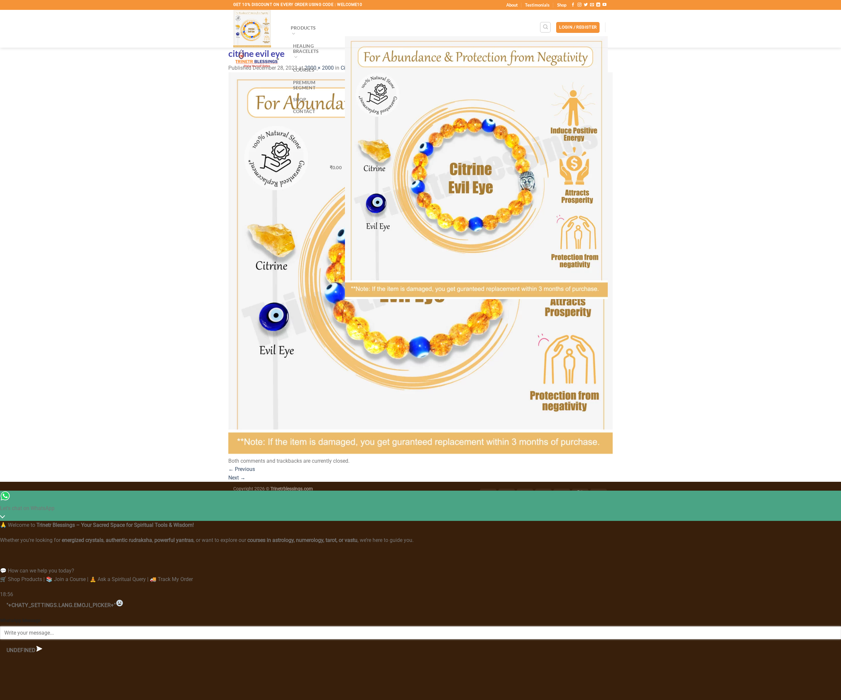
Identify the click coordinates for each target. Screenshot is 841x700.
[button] (578, 27)
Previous (241, 469)
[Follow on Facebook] (573, 5)
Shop (561, 5)
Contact (304, 111)
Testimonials (537, 5)
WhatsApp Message (20, 620)
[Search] (545, 27)
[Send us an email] (592, 5)
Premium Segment (304, 85)
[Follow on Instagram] (579, 5)
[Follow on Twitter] (586, 5)
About (512, 5)
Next (236, 478)
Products (303, 28)
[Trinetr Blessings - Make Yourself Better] (257, 41)
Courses (303, 70)
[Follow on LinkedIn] (598, 5)
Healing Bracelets (306, 48)
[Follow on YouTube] (604, 5)
